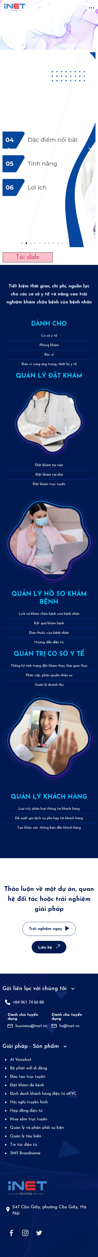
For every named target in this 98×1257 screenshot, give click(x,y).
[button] (91, 7)
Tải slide (27, 257)
